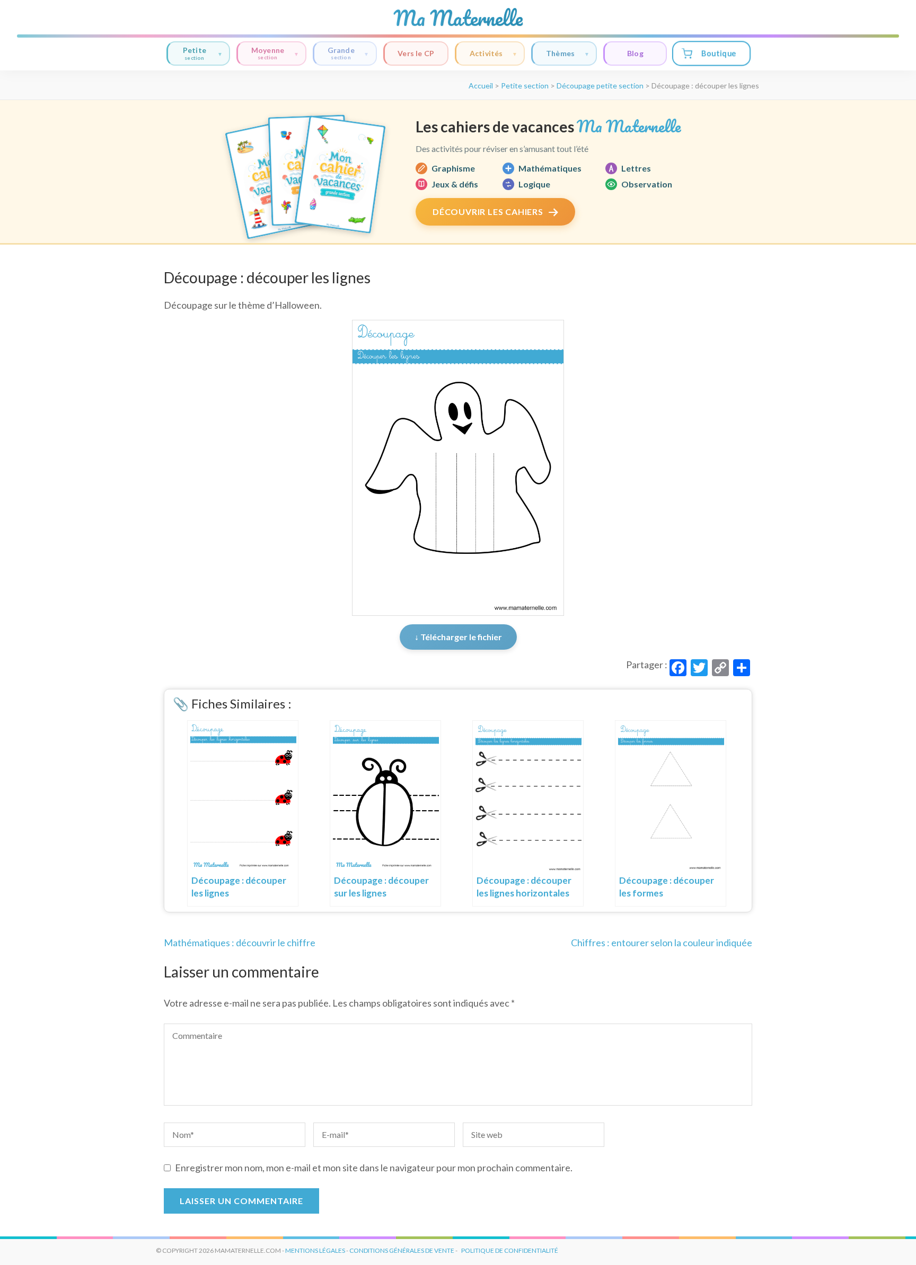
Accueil (481, 85)
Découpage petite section (600, 85)
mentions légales (315, 1250)
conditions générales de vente (401, 1250)
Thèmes (560, 53)
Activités (486, 53)
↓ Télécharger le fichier (458, 637)
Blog (635, 53)
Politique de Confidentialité (509, 1250)
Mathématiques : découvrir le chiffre (239, 942)
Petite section (525, 85)
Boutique (718, 53)
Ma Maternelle (458, 18)
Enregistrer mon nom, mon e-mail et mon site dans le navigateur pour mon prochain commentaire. (373, 1167)
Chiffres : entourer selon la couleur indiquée (661, 942)
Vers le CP (416, 53)
